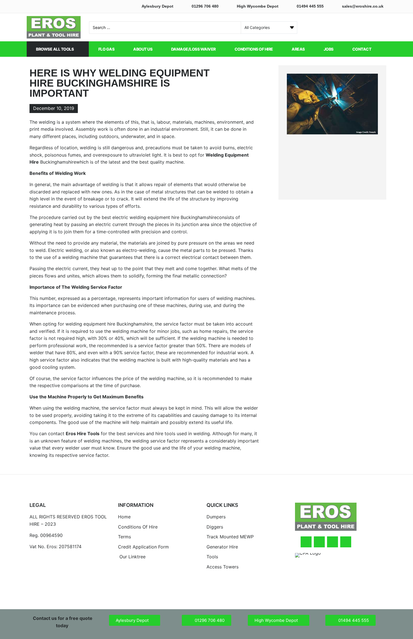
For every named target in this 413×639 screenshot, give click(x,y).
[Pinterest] (345, 541)
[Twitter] (319, 541)
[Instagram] (332, 541)
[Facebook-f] (306, 541)
